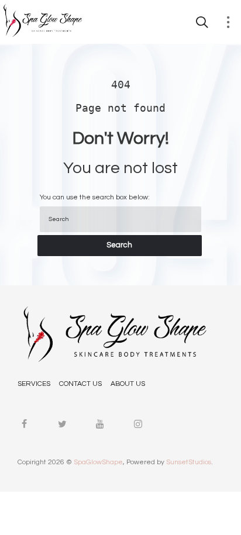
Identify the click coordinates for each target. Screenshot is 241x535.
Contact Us (80, 384)
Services (34, 384)
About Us (128, 384)
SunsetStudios (188, 462)
